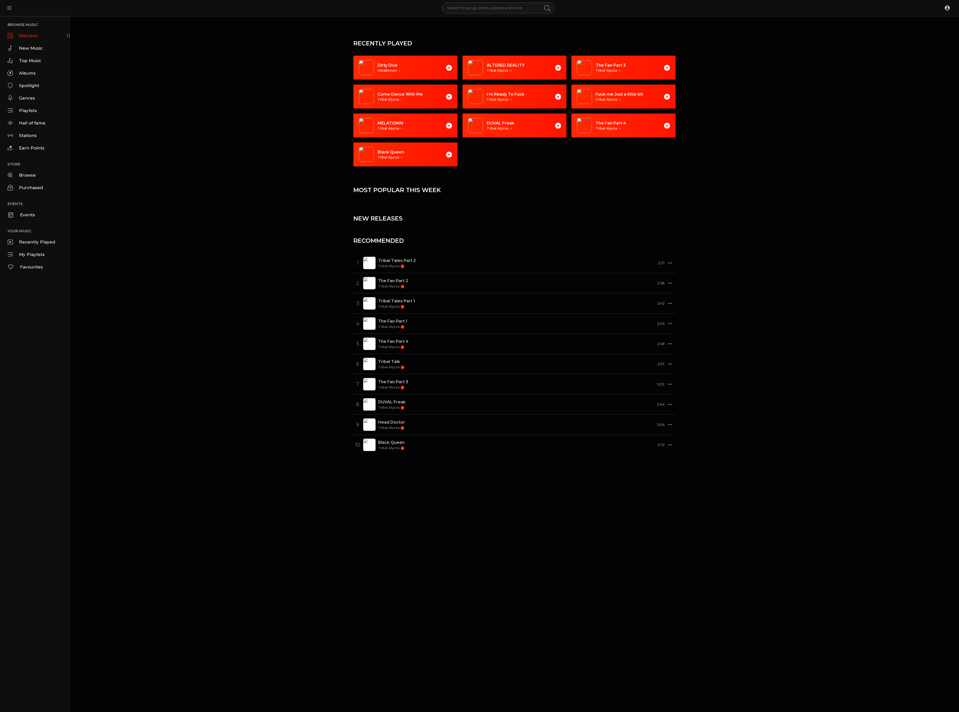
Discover (28, 35)
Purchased (31, 187)
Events (27, 214)
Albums (27, 73)
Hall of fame (32, 122)
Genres (27, 98)
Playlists (28, 110)
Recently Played (37, 241)
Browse (27, 175)
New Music (31, 48)
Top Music (30, 60)
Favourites (31, 266)
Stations (28, 135)
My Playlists (32, 254)
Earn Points (31, 147)
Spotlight (29, 85)
